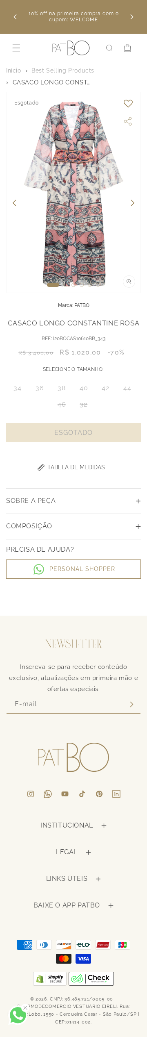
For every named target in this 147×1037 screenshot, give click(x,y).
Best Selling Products (62, 70)
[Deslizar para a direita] (133, 203)
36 (42, 390)
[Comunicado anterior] (15, 16)
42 (108, 390)
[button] (16, 48)
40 (86, 390)
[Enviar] (131, 704)
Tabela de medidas (76, 467)
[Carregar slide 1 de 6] (53, 285)
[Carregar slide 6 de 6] (98, 285)
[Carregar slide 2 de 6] (65, 285)
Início (13, 70)
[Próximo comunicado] (132, 16)
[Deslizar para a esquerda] (14, 203)
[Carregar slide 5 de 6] (90, 285)
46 (64, 406)
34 (20, 390)
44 (129, 390)
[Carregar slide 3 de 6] (73, 285)
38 (64, 390)
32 (86, 406)
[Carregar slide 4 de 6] (82, 285)
